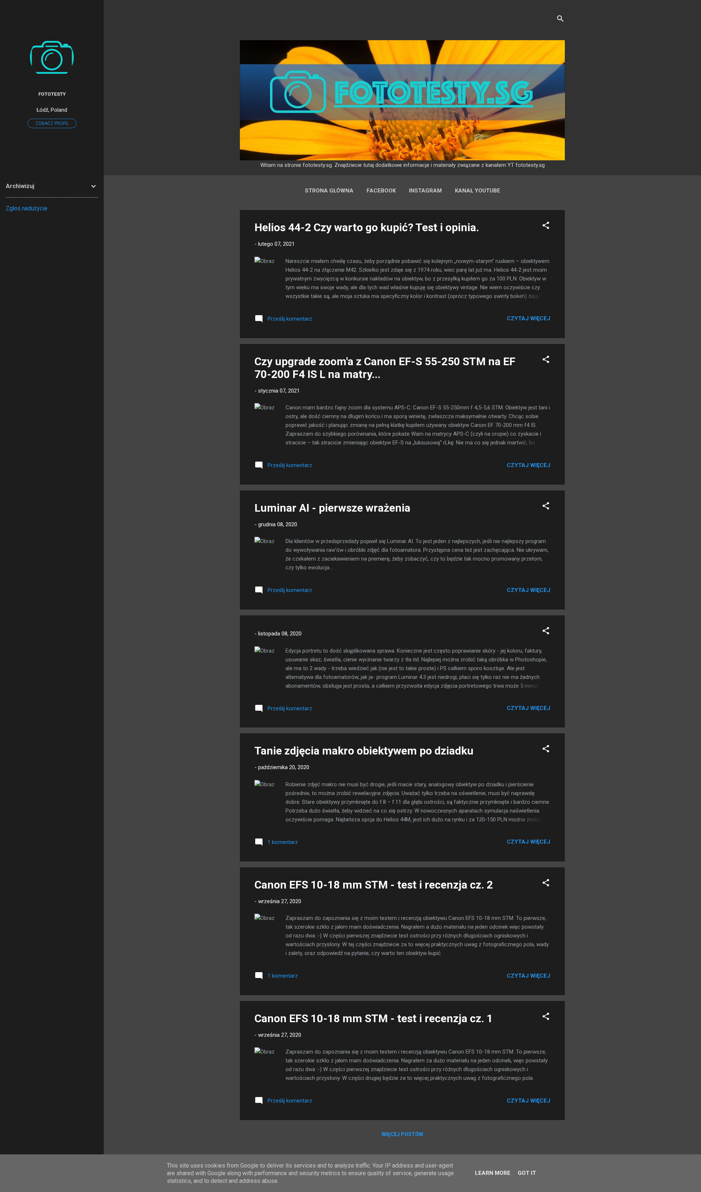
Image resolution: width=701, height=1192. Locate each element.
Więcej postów (402, 1134)
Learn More (492, 1173)
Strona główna (329, 190)
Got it (527, 1173)
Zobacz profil (52, 123)
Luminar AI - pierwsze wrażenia (332, 507)
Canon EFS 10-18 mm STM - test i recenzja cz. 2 (373, 884)
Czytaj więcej (528, 318)
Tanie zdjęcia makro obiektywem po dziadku (364, 750)
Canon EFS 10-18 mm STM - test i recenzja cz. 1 (373, 1018)
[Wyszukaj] (560, 20)
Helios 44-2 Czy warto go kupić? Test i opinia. (366, 227)
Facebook (381, 190)
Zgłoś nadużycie (26, 208)
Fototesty (52, 94)
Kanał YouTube (477, 190)
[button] (545, 226)
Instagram (425, 190)
